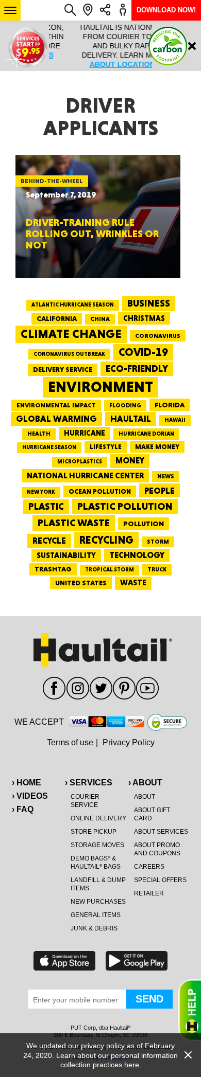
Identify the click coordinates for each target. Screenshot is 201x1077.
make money (157, 447)
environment (100, 387)
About (144, 796)
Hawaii (175, 420)
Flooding (125, 405)
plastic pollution (125, 506)
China (100, 318)
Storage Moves (97, 845)
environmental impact (56, 405)
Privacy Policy (129, 742)
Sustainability (66, 555)
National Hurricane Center (85, 475)
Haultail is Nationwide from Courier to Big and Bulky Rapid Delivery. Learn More (100, 45)
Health (39, 433)
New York (41, 492)
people (159, 490)
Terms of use (70, 742)
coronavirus (157, 335)
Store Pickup (93, 831)
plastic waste (74, 522)
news (165, 476)
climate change (71, 334)
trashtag (53, 569)
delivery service (62, 369)
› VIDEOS (30, 796)
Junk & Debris (94, 928)
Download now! (166, 10)
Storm (158, 541)
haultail (130, 419)
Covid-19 (143, 352)
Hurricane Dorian (146, 433)
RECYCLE (49, 540)
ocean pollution (100, 491)
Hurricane (84, 432)
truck (156, 569)
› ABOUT (145, 782)
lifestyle (106, 447)
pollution (143, 523)
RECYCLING (106, 539)
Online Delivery (98, 818)
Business (148, 303)
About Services (161, 831)
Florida (170, 405)
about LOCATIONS (100, 64)
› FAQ (23, 809)
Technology (136, 555)
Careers (149, 866)
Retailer (149, 893)
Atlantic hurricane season (72, 304)
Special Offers (160, 880)
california (57, 318)
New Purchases (98, 901)
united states (81, 583)
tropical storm (109, 569)
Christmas (144, 318)
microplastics (79, 461)
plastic (46, 506)
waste (133, 582)
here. (132, 1065)
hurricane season (49, 447)
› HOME (26, 782)
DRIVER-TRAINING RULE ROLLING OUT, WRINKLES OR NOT (92, 233)
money (129, 460)
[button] (10, 10)
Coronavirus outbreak (69, 354)
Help (189, 1010)
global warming (56, 419)
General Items (96, 915)
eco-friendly (137, 368)
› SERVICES (88, 782)
